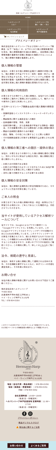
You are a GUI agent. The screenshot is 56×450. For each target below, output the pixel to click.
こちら (43, 245)
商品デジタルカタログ (29, 422)
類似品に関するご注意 (29, 427)
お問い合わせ (16, 445)
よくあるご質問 (38, 445)
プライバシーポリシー (28, 417)
